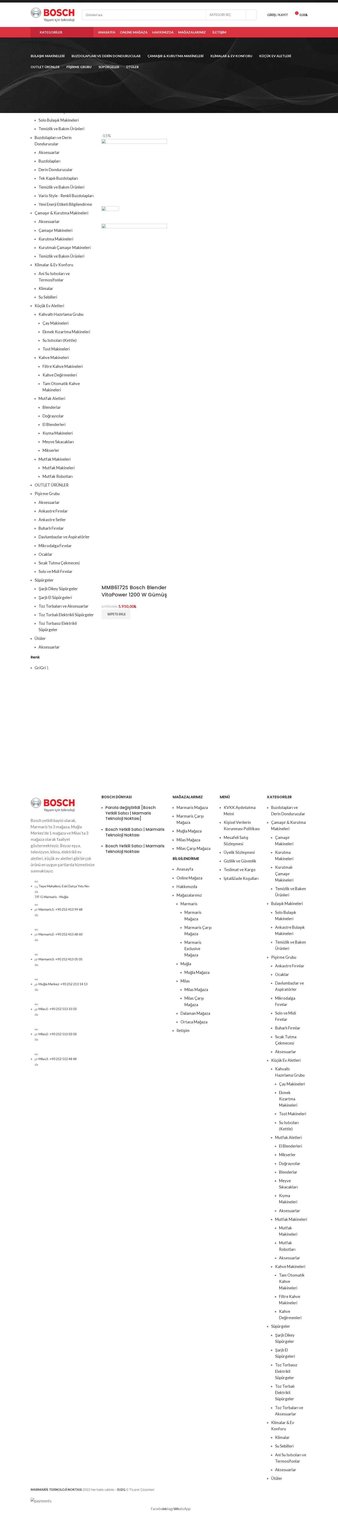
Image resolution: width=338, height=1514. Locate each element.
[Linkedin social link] (299, 32)
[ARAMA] (251, 15)
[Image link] (53, 804)
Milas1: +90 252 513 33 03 (58, 1009)
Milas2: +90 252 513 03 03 (58, 1034)
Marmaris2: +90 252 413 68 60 (60, 934)
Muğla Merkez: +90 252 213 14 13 (63, 984)
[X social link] (287, 32)
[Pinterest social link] (293, 32)
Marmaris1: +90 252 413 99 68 (60, 909)
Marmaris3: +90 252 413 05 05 (60, 959)
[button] (116, 614)
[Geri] (25, 44)
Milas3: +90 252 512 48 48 (58, 1059)
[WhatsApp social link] (304, 32)
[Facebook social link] (281, 32)
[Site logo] (53, 14)
